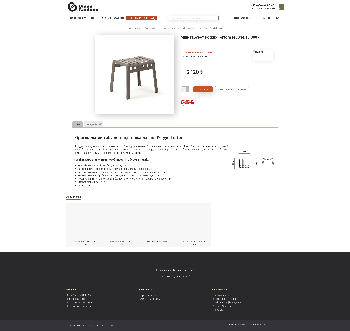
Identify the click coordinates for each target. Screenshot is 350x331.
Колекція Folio (173, 28)
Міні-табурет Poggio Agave (157, 241)
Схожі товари (73, 196)
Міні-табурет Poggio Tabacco (194, 241)
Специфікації (93, 124)
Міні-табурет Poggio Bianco (85, 241)
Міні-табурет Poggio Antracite (121, 241)
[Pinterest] (178, 325)
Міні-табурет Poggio (190, 28)
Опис (78, 124)
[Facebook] (167, 325)
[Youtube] (183, 325)
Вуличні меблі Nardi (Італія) (155, 28)
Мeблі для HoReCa (135, 28)
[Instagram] (172, 325)
